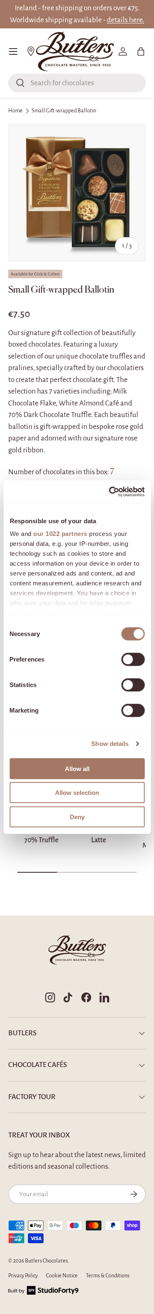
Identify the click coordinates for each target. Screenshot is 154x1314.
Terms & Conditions (107, 1276)
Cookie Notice (62, 1276)
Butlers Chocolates (46, 1261)
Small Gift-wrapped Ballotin (64, 111)
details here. (125, 20)
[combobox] (77, 83)
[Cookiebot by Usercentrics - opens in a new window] (110, 492)
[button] (141, 51)
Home (15, 111)
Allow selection (77, 792)
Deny (77, 816)
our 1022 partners (60, 533)
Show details (110, 743)
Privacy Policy (23, 1276)
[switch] (133, 659)
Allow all (77, 768)
